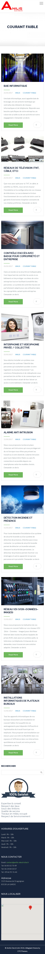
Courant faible (36, 33)
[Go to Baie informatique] (22, 68)
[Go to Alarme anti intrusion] (22, 414)
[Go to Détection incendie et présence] (22, 499)
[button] (30, 908)
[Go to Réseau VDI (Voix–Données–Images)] (22, 591)
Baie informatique (15, 85)
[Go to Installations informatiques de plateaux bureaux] (22, 679)
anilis (17, 93)
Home (6, 33)
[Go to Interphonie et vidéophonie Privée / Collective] (22, 326)
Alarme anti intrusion (18, 432)
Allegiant (29, 948)
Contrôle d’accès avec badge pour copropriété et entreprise (22, 256)
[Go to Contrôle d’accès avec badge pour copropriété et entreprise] (22, 235)
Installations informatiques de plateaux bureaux (21, 700)
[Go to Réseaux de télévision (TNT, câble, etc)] (22, 150)
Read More (13, 125)
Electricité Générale (20, 33)
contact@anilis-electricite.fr (17, 862)
